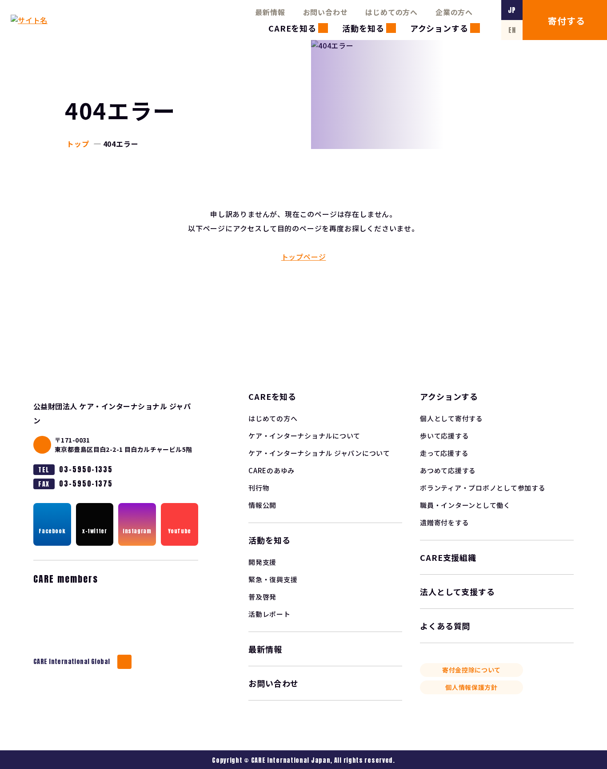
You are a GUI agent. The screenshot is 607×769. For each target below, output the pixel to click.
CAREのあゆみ (271, 470)
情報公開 (262, 505)
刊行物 (258, 487)
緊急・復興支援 (272, 579)
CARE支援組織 (448, 557)
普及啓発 (262, 596)
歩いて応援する (444, 435)
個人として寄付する (451, 418)
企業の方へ (454, 12)
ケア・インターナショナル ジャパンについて (319, 453)
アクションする (439, 28)
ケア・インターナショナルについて (304, 435)
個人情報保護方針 (471, 687)
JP (512, 10)
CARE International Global (71, 661)
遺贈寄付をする (444, 522)
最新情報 (270, 12)
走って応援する (444, 453)
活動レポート (269, 614)
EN (512, 30)
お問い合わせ (325, 12)
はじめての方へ (391, 12)
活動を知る (363, 28)
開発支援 (262, 562)
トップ (78, 143)
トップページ (303, 256)
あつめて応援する (448, 470)
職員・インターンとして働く (465, 505)
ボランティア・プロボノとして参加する (483, 487)
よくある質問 (445, 626)
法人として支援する (457, 591)
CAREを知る (292, 28)
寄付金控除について (471, 669)
